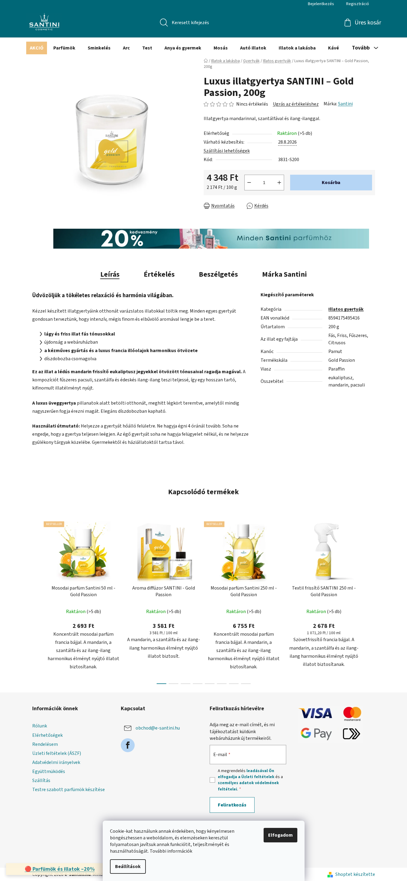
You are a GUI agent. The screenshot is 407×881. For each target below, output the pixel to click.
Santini (345, 103)
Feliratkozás (232, 805)
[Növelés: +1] (279, 182)
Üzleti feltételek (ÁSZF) (56, 753)
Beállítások (128, 866)
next (370, 601)
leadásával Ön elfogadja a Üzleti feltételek (246, 774)
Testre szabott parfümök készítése (68, 789)
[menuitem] (36, 48)
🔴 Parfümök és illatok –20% (60, 869)
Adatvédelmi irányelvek (56, 762)
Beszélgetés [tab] (218, 274)
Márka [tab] (284, 274)
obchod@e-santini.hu (158, 728)
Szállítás (41, 780)
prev (37, 601)
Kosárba (331, 182)
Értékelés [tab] (159, 274)
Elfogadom (280, 835)
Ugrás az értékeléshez (296, 104)
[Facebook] (128, 745)
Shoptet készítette (355, 874)
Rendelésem (45, 744)
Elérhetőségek (47, 735)
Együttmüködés (48, 771)
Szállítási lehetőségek (227, 151)
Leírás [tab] (110, 274)
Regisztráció (357, 4)
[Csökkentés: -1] (249, 182)
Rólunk (39, 726)
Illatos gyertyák (346, 309)
